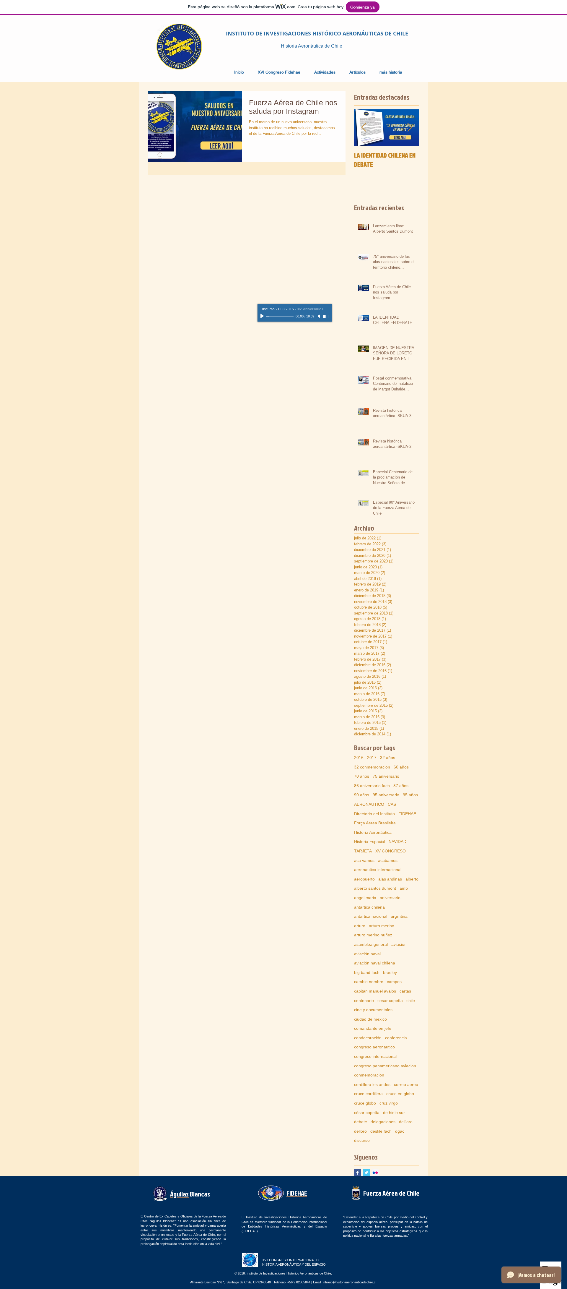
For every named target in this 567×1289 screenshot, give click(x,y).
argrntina (399, 916)
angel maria (365, 897)
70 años (361, 776)
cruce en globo (400, 1093)
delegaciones (383, 1121)
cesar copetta (390, 1000)
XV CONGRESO (390, 851)
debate (360, 1121)
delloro (360, 1131)
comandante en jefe (372, 1028)
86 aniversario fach (372, 785)
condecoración (368, 1037)
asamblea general (371, 944)
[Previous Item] (363, 127)
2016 (359, 757)
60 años (401, 767)
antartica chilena (369, 907)
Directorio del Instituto (374, 813)
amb (404, 888)
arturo (359, 925)
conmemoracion (369, 1075)
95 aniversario (386, 794)
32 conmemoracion (372, 767)
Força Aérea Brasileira (375, 823)
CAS (392, 804)
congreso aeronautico (374, 1047)
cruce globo (365, 1103)
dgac (399, 1131)
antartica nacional (370, 916)
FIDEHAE (407, 813)
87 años (400, 785)
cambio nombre (368, 981)
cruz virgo (388, 1103)
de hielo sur (394, 1112)
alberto (411, 879)
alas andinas (390, 879)
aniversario (390, 897)
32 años (387, 757)
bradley (390, 972)
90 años (361, 794)
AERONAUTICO (369, 804)
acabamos (387, 860)
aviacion (399, 944)
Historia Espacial (369, 841)
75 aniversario (386, 776)
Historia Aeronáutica (373, 832)
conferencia (396, 1037)
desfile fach (381, 1131)
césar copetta (366, 1112)
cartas (405, 991)
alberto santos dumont (375, 888)
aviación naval (367, 953)
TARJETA (363, 851)
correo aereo (406, 1084)
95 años (410, 794)
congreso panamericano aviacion (385, 1065)
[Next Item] (409, 127)
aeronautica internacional (377, 869)
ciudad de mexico (370, 1019)
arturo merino (381, 925)
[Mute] (319, 316)
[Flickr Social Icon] (375, 1172)
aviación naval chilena (374, 963)
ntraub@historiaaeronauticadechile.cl (349, 1282)
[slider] (326, 316)
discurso (362, 1140)
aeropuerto (364, 879)
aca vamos (364, 860)
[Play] (262, 316)
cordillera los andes (372, 1084)
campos (394, 981)
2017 (372, 757)
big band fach (366, 972)
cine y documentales (373, 1009)
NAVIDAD (397, 841)
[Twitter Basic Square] (366, 1172)
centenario (364, 1000)
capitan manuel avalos (375, 991)
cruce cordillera (368, 1093)
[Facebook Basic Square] (357, 1172)
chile (410, 1000)
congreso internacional (375, 1056)
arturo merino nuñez (373, 935)
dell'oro (406, 1121)
